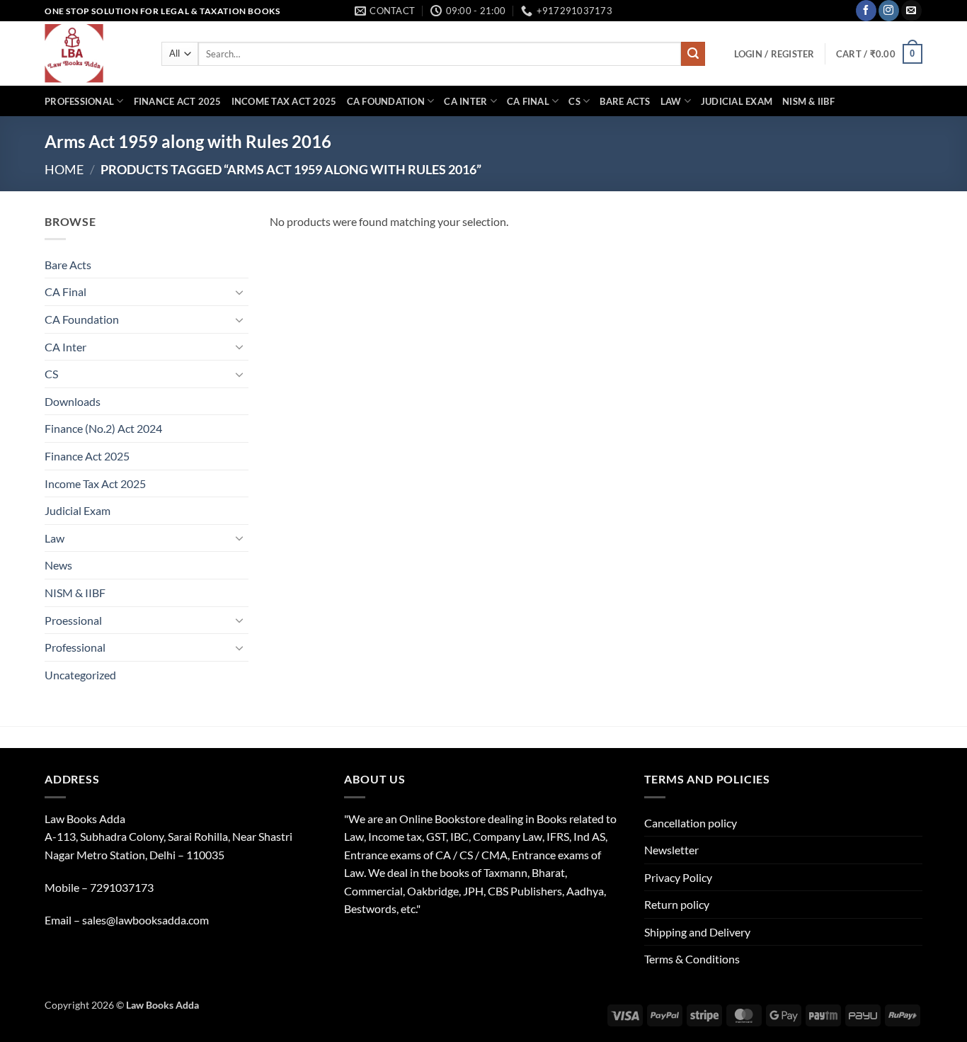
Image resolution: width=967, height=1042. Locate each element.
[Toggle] (239, 291)
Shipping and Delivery (697, 932)
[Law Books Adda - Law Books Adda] (92, 53)
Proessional (73, 620)
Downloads (73, 401)
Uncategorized (80, 674)
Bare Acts (625, 101)
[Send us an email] (911, 10)
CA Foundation (386, 101)
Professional (79, 101)
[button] (774, 54)
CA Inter (465, 101)
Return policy (676, 904)
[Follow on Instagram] (889, 10)
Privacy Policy (678, 877)
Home (64, 169)
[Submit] (693, 54)
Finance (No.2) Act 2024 (103, 428)
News (58, 565)
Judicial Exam (736, 101)
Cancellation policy (690, 822)
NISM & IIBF (808, 101)
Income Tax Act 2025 (284, 101)
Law (671, 101)
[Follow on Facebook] (866, 10)
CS (574, 101)
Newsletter (671, 849)
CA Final (528, 101)
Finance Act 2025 (178, 101)
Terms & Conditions (692, 958)
